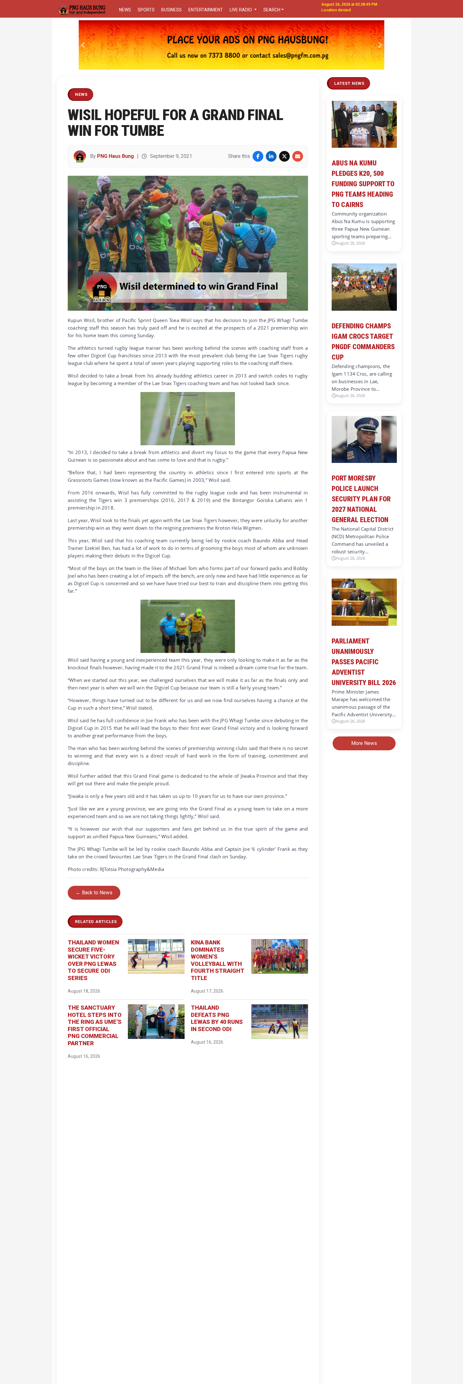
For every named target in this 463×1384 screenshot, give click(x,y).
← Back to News (94, 893)
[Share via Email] (297, 156)
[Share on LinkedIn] (271, 156)
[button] (83, 45)
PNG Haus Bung (115, 156)
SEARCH (271, 9)
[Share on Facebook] (258, 156)
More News (364, 744)
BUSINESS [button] (171, 9)
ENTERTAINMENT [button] (205, 9)
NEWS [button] (125, 9)
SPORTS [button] (146, 9)
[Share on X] (284, 156)
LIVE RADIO (241, 9)
